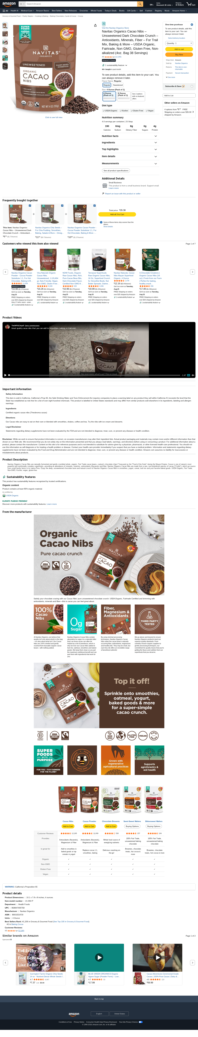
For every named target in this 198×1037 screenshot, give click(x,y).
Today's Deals (111, 11)
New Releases (71, 11)
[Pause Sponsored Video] (62, 968)
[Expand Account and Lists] (172, 5)
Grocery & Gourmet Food (11, 16)
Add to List (168, 95)
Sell (141, 11)
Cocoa (80, 16)
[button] (5, 10)
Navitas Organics (181, 63)
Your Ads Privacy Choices (128, 1022)
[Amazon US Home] (74, 1015)
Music (167, 11)
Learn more (114, 188)
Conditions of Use (65, 1022)
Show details (108, 227)
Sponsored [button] (6, 939)
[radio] (5, 25)
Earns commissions (32, 325)
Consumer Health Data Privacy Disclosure (101, 1022)
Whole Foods (96, 11)
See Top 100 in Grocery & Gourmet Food (71, 921)
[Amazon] (9, 4)
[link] (49, 214)
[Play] (5, 375)
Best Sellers (57, 11)
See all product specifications (116, 170)
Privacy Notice (79, 1022)
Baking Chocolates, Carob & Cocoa (63, 16)
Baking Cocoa (17, 924)
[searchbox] (81, 4)
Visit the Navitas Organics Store (115, 28)
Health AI (14, 11)
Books (121, 11)
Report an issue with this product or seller (122, 194)
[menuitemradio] (188, 375)
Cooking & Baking (41, 16)
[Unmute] (193, 375)
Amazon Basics (42, 11)
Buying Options (132, 826)
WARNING (9, 887)
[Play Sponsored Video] (99, 957)
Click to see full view (53, 117)
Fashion (148, 11)
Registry (158, 11)
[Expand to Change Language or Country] (106, 1014)
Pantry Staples (27, 16)
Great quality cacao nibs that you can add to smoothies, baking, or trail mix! (43, 328)
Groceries (84, 11)
